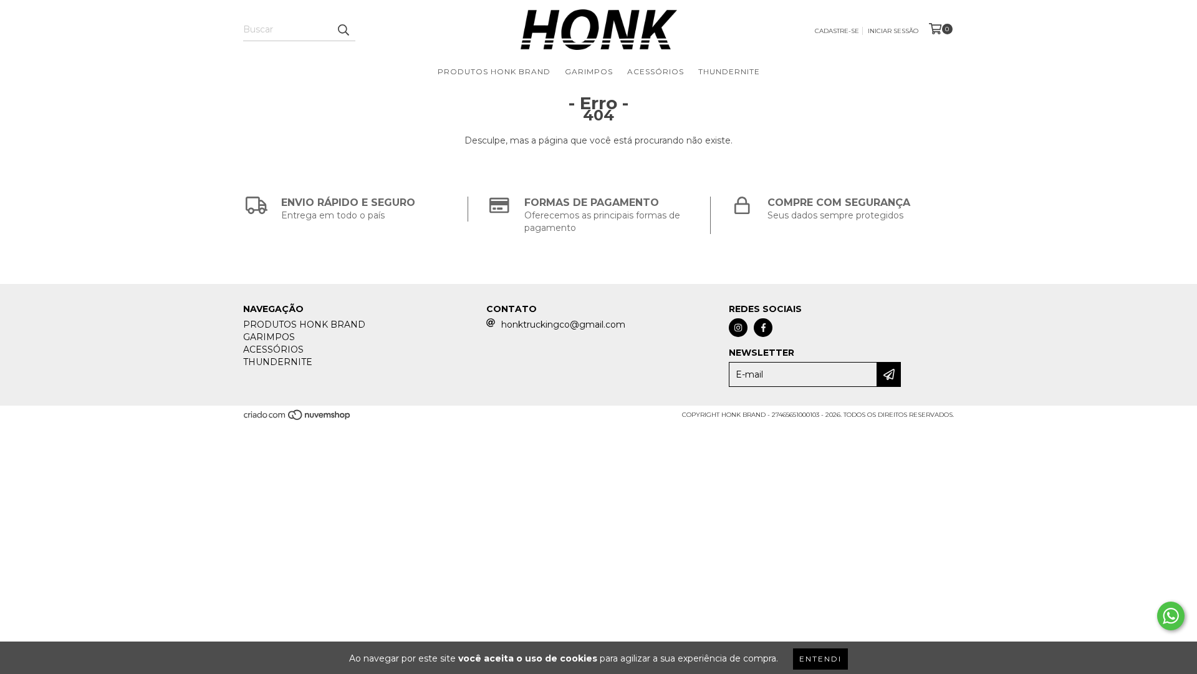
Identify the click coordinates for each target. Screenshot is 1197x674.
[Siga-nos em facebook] (763, 327)
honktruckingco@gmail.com (563, 324)
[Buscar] (342, 30)
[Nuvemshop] (297, 419)
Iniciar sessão (893, 31)
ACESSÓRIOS (655, 71)
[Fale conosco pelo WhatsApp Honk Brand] (1171, 616)
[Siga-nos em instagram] (738, 327)
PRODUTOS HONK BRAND (494, 71)
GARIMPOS (589, 71)
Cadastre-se (837, 31)
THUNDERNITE (729, 71)
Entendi (820, 658)
